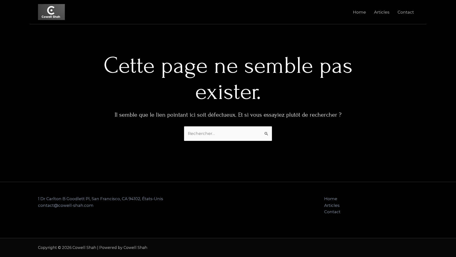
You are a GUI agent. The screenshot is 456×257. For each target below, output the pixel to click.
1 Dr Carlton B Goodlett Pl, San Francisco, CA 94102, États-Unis (100, 198)
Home (359, 12)
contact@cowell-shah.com (66, 205)
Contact (406, 12)
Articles (382, 12)
